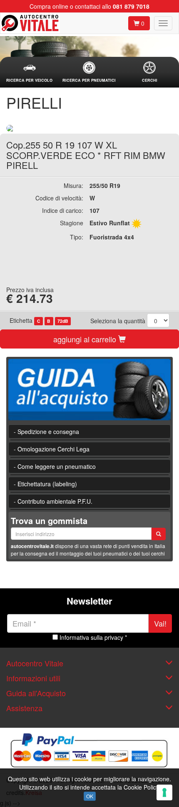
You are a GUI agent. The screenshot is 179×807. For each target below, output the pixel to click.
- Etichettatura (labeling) (45, 484)
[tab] (29, 72)
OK (89, 796)
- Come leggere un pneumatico (55, 466)
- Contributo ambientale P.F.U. (53, 501)
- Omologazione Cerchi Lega (52, 449)
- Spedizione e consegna (46, 431)
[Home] (30, 23)
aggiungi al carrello (85, 339)
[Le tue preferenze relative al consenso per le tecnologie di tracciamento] (164, 792)
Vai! (160, 623)
